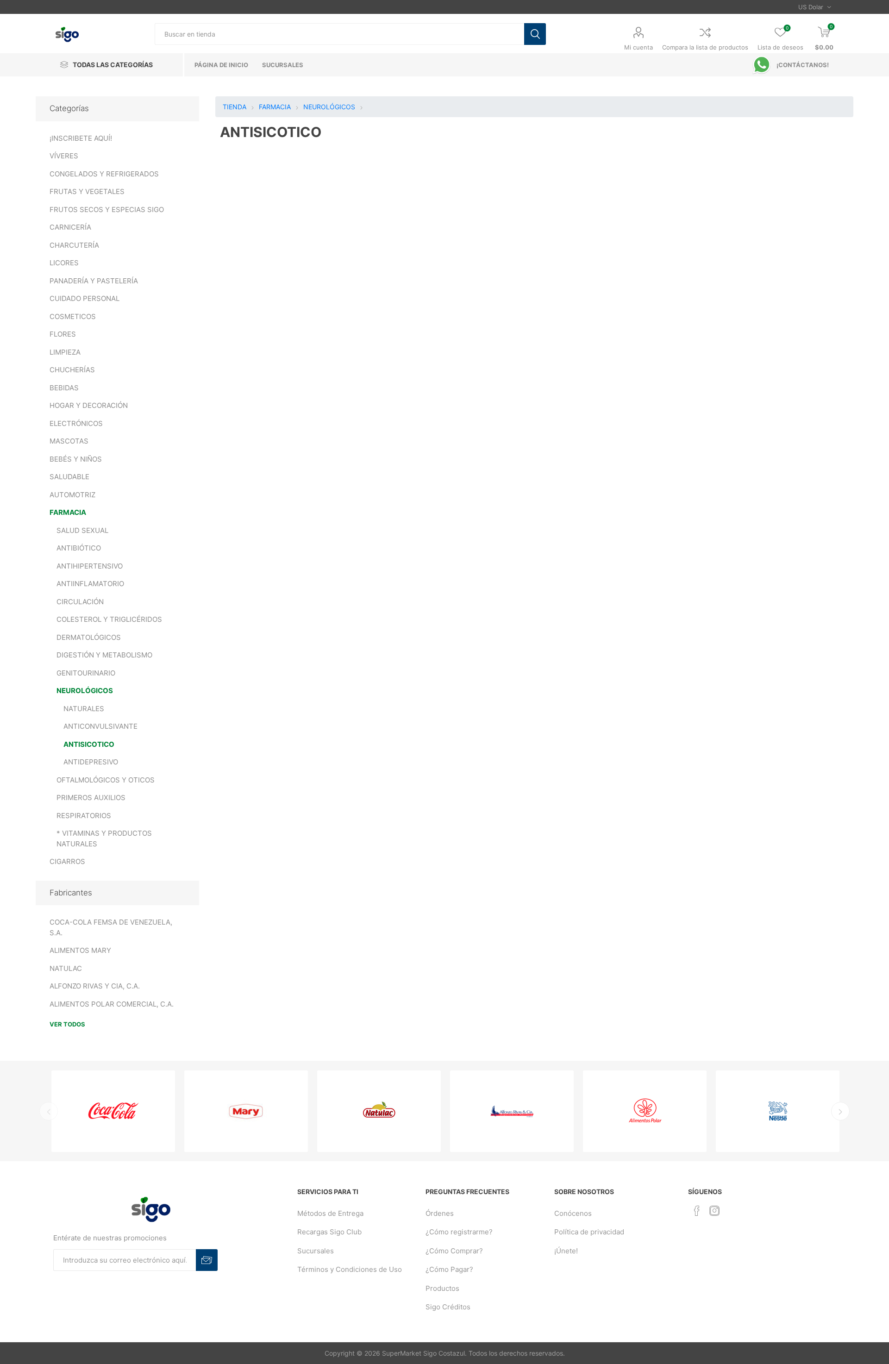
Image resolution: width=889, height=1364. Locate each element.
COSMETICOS (73, 316)
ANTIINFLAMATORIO (90, 583)
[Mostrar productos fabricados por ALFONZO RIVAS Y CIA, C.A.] (512, 1111)
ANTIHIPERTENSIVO (89, 566)
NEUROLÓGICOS (84, 690)
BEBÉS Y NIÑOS (76, 459)
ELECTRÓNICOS (76, 423)
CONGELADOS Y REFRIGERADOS (104, 173)
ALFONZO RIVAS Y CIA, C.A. (95, 986)
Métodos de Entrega (330, 1213)
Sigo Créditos (448, 1306)
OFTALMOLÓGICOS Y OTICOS (105, 780)
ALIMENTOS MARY (80, 950)
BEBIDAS (64, 387)
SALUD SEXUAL (82, 530)
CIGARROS (67, 861)
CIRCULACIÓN (80, 601)
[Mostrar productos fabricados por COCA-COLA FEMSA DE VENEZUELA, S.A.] (113, 1111)
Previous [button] (48, 1111)
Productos (442, 1288)
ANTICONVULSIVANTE (100, 726)
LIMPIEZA (65, 352)
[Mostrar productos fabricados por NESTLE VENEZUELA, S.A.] (777, 1111)
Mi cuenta (638, 47)
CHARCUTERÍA (74, 245)
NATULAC (66, 968)
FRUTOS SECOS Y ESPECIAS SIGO (107, 209)
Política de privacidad (589, 1231)
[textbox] (339, 34)
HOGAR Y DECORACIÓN (89, 405)
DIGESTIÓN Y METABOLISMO (104, 655)
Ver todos (67, 1024)
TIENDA (234, 107)
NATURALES (83, 708)
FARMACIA (68, 512)
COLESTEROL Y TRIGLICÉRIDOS (109, 619)
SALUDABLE (69, 476)
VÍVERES (64, 155)
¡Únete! (566, 1250)
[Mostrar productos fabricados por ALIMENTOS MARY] (246, 1111)
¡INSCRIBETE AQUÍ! (81, 138)
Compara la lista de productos (705, 47)
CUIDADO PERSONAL (84, 298)
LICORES (64, 262)
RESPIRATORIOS (83, 815)
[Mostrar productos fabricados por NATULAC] (379, 1111)
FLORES (63, 334)
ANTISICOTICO (88, 744)
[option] (113, 1111)
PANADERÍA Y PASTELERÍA (94, 280)
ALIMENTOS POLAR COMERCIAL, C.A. (112, 1004)
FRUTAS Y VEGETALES (87, 191)
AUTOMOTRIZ (72, 494)
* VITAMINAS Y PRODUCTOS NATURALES (104, 838)
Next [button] (840, 1111)
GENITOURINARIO (85, 673)
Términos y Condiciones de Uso (349, 1269)
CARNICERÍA (70, 227)
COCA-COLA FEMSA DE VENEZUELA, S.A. (111, 927)
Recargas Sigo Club (329, 1231)
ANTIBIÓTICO (78, 548)
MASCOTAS (69, 441)
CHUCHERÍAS (72, 369)
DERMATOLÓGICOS (88, 637)
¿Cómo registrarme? (459, 1231)
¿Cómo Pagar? (449, 1269)
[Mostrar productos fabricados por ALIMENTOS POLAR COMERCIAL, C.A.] (645, 1111)
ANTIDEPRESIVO (90, 761)
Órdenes (440, 1213)
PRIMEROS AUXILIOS (90, 797)
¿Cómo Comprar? (454, 1250)
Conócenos (573, 1213)
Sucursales (315, 1250)
